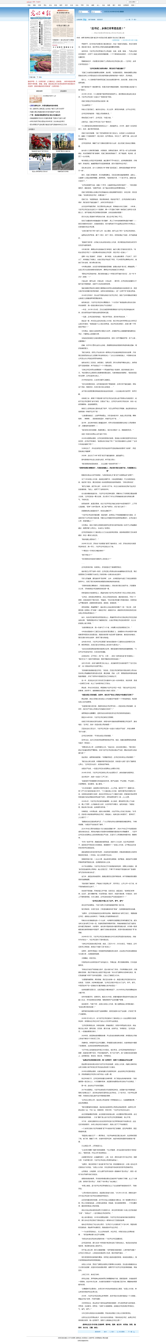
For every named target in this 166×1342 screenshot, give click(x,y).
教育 (61, 5)
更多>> (133, 5)
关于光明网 (71, 1338)
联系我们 (85, 1338)
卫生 (87, 5)
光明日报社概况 (62, 1338)
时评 (39, 5)
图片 (114, 5)
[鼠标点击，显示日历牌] (85, 19)
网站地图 (105, 1338)
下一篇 (130, 1331)
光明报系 (126, 5)
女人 (98, 5)
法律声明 (91, 1338)
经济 (66, 5)
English (38, 2)
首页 (34, 2)
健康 (92, 5)
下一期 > (134, 19)
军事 (82, 5)
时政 (29, 5)
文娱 (103, 5)
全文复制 (121, 1331)
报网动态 (78, 1338)
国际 (34, 5)
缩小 (112, 1331)
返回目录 (100, 19)
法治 (77, 5)
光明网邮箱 (98, 1338)
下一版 (39, 77)
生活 (71, 5)
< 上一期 (127, 19)
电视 (108, 5)
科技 (55, 5)
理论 (45, 5)
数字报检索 (92, 19)
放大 (105, 1331)
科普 (119, 5)
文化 (50, 5)
